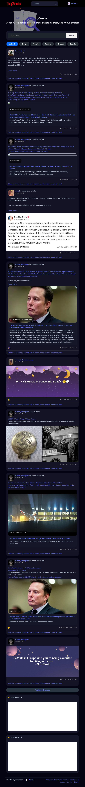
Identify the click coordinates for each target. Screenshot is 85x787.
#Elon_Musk (56, 95)
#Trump (11, 93)
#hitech (58, 93)
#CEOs (36, 93)
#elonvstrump (27, 147)
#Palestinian (13, 274)
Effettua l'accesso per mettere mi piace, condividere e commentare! (35, 78)
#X (9, 271)
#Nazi (21, 419)
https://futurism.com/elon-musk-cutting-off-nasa (27, 151)
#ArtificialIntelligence (16, 568)
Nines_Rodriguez (22, 85)
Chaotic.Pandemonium (24, 360)
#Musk (71, 147)
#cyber (32, 271)
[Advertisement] (42, 716)
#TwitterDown (16, 271)
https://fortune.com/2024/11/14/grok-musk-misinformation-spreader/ (35, 577)
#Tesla (19, 483)
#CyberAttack (41, 271)
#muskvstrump (49, 147)
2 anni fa (18, 362)
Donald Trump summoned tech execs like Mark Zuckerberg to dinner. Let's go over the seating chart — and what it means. (42, 116)
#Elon (54, 483)
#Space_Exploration (28, 149)
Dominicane (20, 51)
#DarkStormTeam (69, 274)
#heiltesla (39, 483)
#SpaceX (40, 149)
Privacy (66, 780)
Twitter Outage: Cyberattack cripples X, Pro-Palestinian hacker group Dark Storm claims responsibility (41, 326)
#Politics (29, 95)
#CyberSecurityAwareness (41, 274)
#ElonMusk (48, 95)
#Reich (16, 419)
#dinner (43, 93)
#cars (33, 419)
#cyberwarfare (14, 276)
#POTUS (18, 93)
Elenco (76, 782)
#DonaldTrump (27, 93)
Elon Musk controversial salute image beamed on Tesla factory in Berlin (40, 538)
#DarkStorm (56, 274)
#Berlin (32, 483)
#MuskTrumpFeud (62, 147)
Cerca (71, 35)
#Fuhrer (27, 419)
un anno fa (18, 53)
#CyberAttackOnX (54, 271)
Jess (17, 191)
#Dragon (48, 149)
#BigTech (65, 95)
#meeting (50, 93)
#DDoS (23, 276)
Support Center (66, 782)
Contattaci (74, 780)
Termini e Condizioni (54, 780)
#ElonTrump (37, 147)
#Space (17, 149)
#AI (62, 93)
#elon (19, 147)
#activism (12, 483)
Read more (12, 70)
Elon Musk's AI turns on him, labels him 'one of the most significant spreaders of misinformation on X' (42, 617)
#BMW (10, 419)
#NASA (10, 149)
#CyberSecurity (24, 274)
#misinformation (34, 568)
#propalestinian (68, 271)
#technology (38, 95)
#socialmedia (31, 276)
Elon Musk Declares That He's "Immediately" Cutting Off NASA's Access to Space (41, 167)
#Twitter (25, 271)
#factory (25, 483)
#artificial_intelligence (17, 95)
